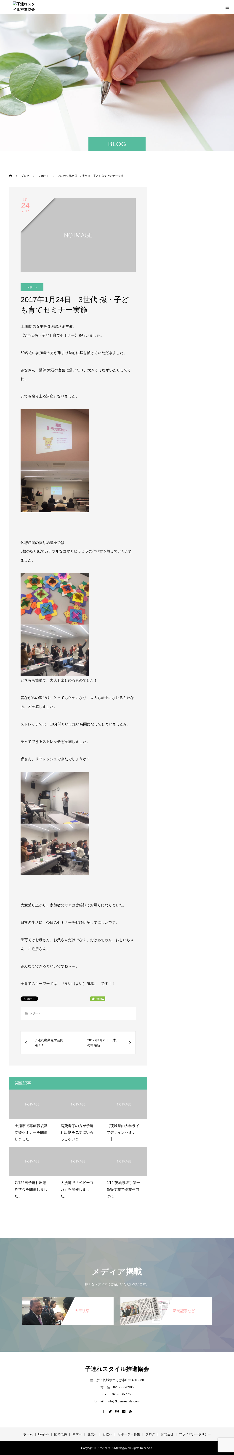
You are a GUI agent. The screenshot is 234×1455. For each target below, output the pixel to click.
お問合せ (167, 1434)
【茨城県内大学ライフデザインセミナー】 (122, 1132)
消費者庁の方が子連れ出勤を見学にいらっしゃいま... (77, 1132)
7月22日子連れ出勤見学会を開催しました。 (31, 1189)
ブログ (150, 1434)
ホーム (28, 1434)
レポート (32, 287)
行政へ (107, 1434)
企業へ (92, 1434)
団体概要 (60, 1434)
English (43, 1434)
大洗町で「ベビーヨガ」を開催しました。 (77, 1189)
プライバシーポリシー (195, 1434)
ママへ (77, 1434)
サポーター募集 (129, 1434)
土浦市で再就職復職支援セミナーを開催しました (31, 1132)
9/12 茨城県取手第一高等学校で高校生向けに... (123, 1189)
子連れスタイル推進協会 (117, 1369)
